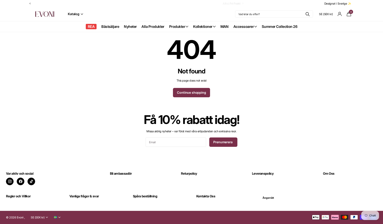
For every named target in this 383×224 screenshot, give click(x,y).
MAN (224, 26)
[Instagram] (10, 181)
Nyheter (130, 26)
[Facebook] (20, 181)
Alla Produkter (152, 26)
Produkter (177, 26)
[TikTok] (31, 181)
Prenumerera (223, 142)
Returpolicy (189, 173)
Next (52, 3)
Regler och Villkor (18, 196)
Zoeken (307, 14)
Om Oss (328, 173)
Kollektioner (202, 26)
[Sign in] (340, 14)
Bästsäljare (110, 26)
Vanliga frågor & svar (84, 196)
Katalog (74, 14)
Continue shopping (191, 92)
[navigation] (30, 3)
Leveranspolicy (263, 173)
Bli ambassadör (121, 173)
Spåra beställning (145, 196)
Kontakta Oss (205, 196)
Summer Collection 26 (279, 26)
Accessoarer (243, 26)
